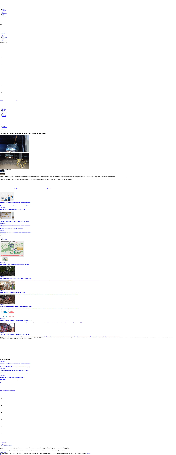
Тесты (3, 15)
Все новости (2, 382)
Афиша (3, 14)
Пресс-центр (4, 16)
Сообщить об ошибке (11, 390)
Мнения (3, 110)
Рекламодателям (4, 444)
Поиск (1, 100)
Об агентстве (4, 442)
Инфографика (4, 13)
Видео (3, 12)
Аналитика (4, 10)
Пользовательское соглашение (7, 445)
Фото (3, 35)
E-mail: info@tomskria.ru (4, 390)
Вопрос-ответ (4, 39)
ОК (0, 454)
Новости (3, 9)
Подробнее (88, 453)
